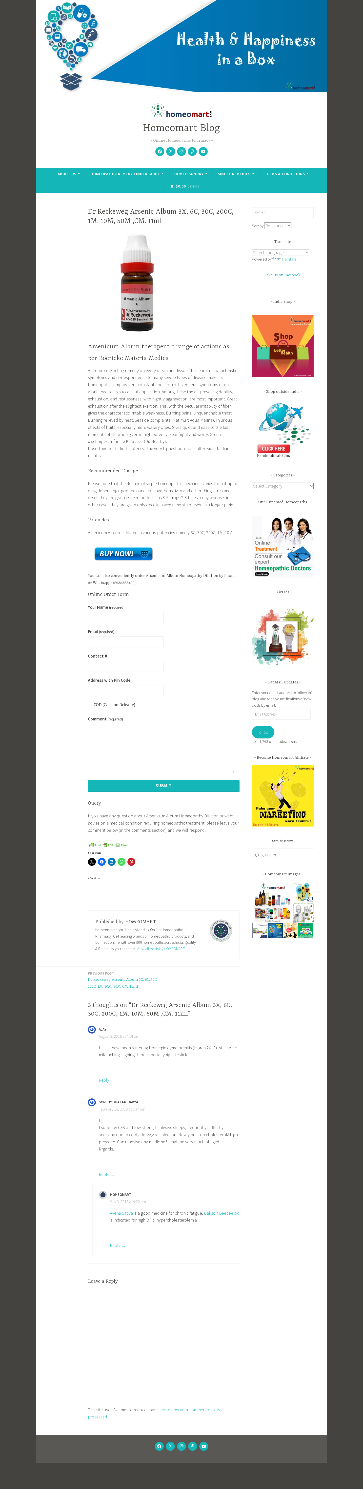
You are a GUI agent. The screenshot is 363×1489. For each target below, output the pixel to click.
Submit (164, 785)
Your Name (106, 607)
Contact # (97, 656)
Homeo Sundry (189, 173)
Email (101, 631)
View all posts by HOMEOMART (161, 948)
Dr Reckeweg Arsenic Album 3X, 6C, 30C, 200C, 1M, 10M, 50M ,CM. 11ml (123, 980)
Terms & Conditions (285, 173)
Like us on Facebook (283, 275)
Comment (105, 719)
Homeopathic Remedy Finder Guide (125, 173)
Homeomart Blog (181, 128)
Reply (104, 1080)
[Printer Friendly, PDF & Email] (109, 845)
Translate (289, 259)
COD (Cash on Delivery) (114, 704)
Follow (263, 732)
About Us (67, 173)
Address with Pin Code (109, 680)
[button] (272, 902)
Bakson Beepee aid (222, 1213)
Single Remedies (234, 173)
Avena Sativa (121, 1213)
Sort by (258, 225)
